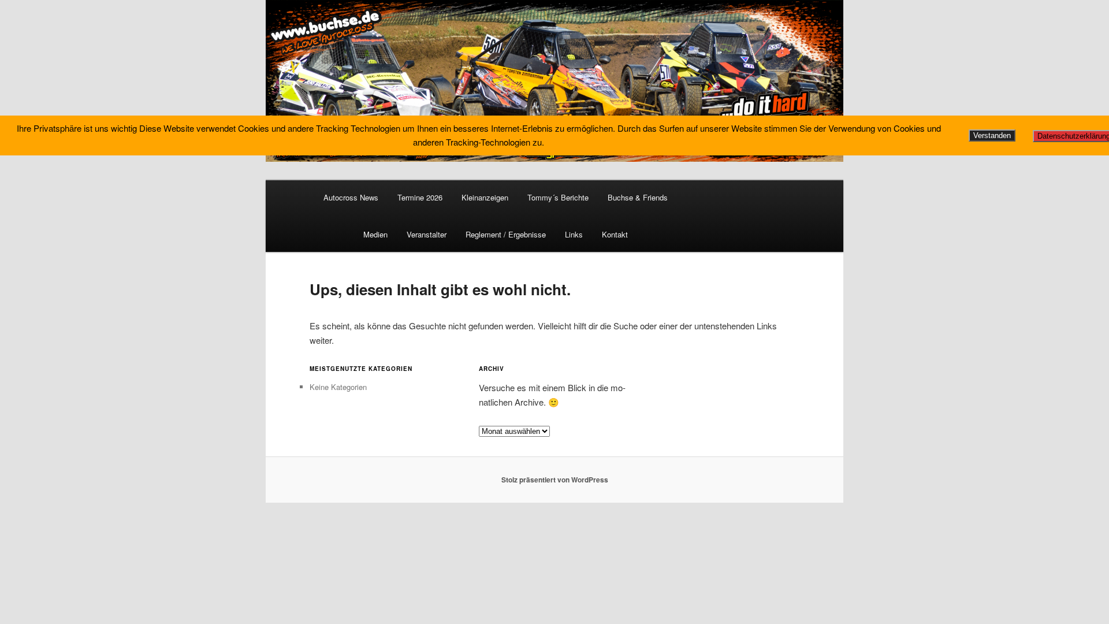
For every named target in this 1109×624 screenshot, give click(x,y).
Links (574, 234)
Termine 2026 (419, 197)
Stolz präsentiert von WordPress (554, 479)
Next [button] (829, 78)
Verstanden (992, 135)
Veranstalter (426, 234)
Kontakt (615, 234)
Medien (375, 234)
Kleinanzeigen (485, 197)
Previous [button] (280, 78)
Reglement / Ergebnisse (506, 234)
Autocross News (350, 197)
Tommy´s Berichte (558, 197)
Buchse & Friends (638, 197)
